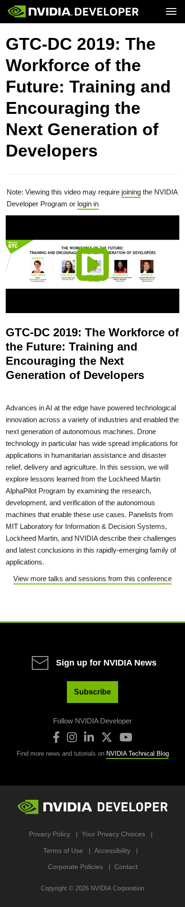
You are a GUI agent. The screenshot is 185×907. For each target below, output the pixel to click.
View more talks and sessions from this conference (92, 578)
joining (131, 192)
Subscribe (92, 692)
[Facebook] (56, 737)
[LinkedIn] (89, 737)
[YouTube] (126, 737)
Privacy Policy (49, 834)
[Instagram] (72, 737)
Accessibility (112, 850)
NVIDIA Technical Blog (137, 753)
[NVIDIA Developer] (74, 11)
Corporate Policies (75, 866)
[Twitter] (106, 737)
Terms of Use (63, 850)
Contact (126, 866)
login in (88, 204)
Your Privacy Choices (113, 834)
